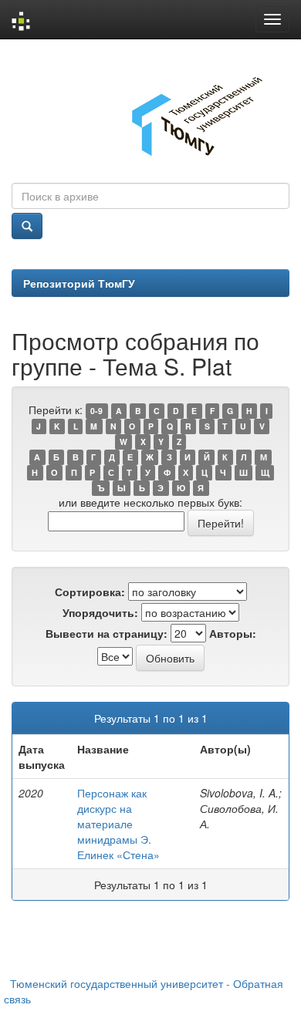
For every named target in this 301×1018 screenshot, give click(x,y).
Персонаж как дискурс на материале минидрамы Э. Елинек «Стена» (118, 823)
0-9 (96, 410)
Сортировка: (90, 591)
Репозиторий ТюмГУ (79, 283)
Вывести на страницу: (106, 633)
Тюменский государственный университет (116, 983)
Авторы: (232, 633)
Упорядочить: (100, 612)
